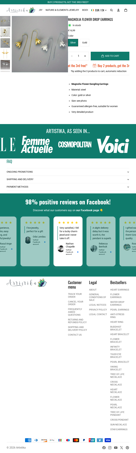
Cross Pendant (119, 419)
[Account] (118, 10)
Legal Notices (97, 304)
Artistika (21, 447)
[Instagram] (110, 448)
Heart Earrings (119, 289)
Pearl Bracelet (119, 362)
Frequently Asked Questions (75, 312)
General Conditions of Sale (97, 297)
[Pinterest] (127, 448)
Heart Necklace (116, 391)
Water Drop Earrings (117, 303)
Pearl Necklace (116, 406)
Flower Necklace (116, 398)
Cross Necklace (116, 383)
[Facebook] (104, 448)
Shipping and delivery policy (77, 328)
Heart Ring (116, 322)
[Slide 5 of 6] (5, 65)
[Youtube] (116, 448)
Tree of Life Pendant (117, 413)
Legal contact (98, 314)
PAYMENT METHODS (17, 186)
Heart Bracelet (119, 334)
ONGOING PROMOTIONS (20, 171)
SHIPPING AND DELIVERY (20, 179)
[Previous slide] (15, 44)
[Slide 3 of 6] (5, 43)
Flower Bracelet (116, 340)
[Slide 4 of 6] (5, 54)
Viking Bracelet (116, 368)
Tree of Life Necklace (117, 375)
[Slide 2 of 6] (5, 32)
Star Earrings (118, 429)
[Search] (111, 10)
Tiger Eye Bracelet (116, 355)
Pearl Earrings (119, 309)
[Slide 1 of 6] (5, 21)
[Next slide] (64, 44)
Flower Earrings (115, 296)
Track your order (75, 295)
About (93, 289)
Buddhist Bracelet (116, 328)
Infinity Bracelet (116, 348)
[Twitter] (122, 448)
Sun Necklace (118, 424)
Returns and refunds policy (77, 321)
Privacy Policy (98, 309)
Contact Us (75, 334)
